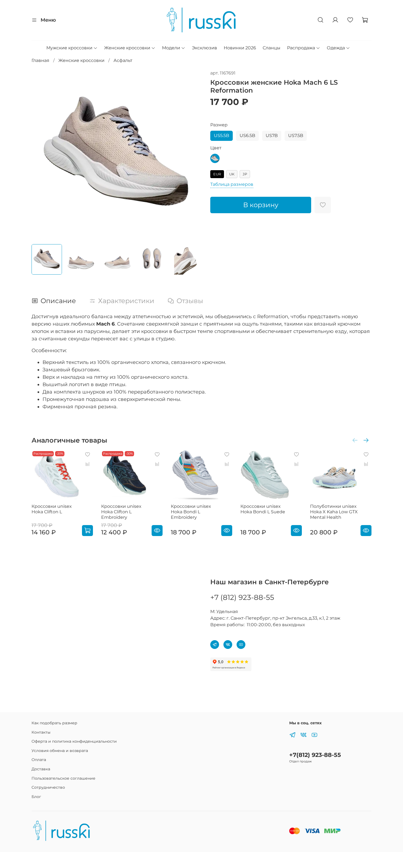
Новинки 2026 (240, 47)
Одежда (336, 47)
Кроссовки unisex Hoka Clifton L (52, 509)
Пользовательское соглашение (63, 778)
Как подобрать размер (54, 722)
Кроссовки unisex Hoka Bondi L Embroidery (191, 512)
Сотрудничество (48, 787)
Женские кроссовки (127, 47)
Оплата (39, 759)
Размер (219, 124)
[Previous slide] (40, 154)
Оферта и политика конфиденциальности (74, 741)
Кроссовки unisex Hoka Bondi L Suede (262, 509)
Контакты (41, 732)
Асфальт (122, 60)
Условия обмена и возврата (60, 750)
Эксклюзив (204, 47)
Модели (171, 47)
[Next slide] (192, 154)
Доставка (41, 768)
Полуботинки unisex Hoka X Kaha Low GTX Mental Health (334, 512)
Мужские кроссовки (69, 47)
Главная (40, 60)
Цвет (216, 147)
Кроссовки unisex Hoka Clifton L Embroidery (121, 512)
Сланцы (271, 47)
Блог (36, 796)
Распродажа (301, 47)
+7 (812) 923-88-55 (242, 597)
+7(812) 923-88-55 (315, 754)
